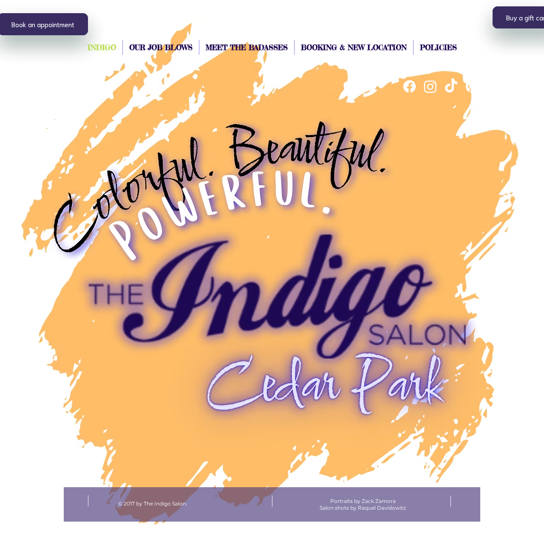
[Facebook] (409, 86)
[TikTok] (451, 86)
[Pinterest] (472, 86)
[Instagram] (430, 86)
